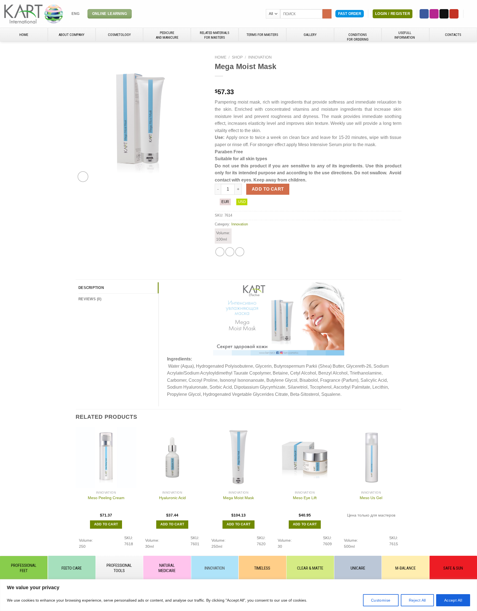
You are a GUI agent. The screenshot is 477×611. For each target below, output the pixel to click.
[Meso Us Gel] (371, 457)
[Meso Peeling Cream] (106, 457)
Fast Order (349, 14)
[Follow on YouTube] (454, 14)
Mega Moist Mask (238, 498)
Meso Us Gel (371, 498)
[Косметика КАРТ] (33, 13)
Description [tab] (91, 288)
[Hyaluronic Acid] (172, 457)
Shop (237, 57)
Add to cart (268, 189)
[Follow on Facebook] (424, 14)
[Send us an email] (444, 14)
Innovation (260, 57)
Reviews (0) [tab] (89, 299)
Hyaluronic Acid (172, 498)
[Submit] (327, 14)
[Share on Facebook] (219, 251)
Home (220, 57)
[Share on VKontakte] (239, 251)
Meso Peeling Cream (106, 498)
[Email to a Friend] (229, 251)
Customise (381, 600)
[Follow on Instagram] (434, 14)
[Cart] (470, 14)
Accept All (453, 600)
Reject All (417, 600)
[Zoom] (83, 176)
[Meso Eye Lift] (304, 457)
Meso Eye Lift (305, 498)
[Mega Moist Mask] (238, 457)
